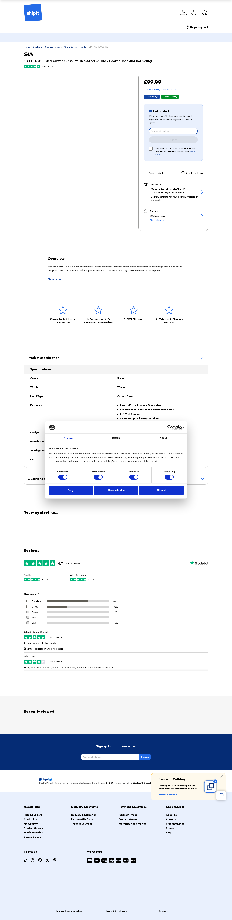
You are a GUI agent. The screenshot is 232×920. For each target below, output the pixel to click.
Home (27, 46)
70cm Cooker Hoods (75, 46)
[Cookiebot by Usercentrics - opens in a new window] (170, 427)
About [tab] (163, 437)
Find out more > (168, 794)
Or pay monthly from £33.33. (159, 89)
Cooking (37, 46)
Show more (54, 279)
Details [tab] (116, 437)
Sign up (173, 139)
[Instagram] (32, 860)
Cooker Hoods (52, 46)
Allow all (161, 490)
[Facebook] (40, 860)
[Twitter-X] (47, 860)
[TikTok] (25, 860)
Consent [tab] (68, 438)
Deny (70, 490)
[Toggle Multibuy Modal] (221, 795)
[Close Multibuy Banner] (221, 776)
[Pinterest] (54, 860)
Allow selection (116, 490)
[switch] (98, 477)
